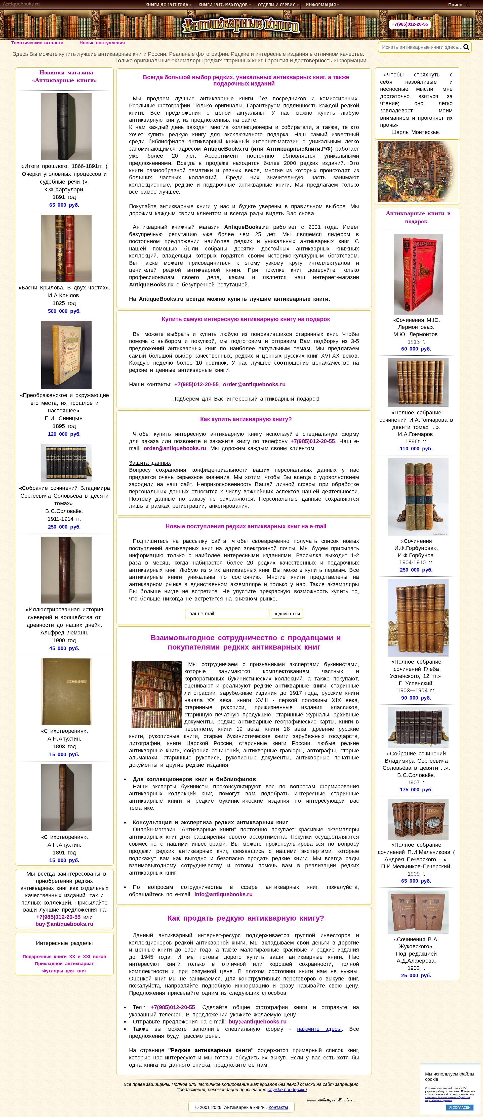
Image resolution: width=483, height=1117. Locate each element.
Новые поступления (102, 42)
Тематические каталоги (37, 42)
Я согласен (459, 1107)
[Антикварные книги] (21, 5)
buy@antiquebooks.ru (64, 924)
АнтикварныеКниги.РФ (298, 149)
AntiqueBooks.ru (226, 149)
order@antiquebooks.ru (254, 384)
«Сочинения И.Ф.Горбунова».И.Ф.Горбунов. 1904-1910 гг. (416, 552)
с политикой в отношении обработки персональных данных (447, 1099)
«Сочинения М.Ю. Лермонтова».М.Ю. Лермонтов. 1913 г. (416, 331)
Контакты (278, 1107)
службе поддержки (287, 1089)
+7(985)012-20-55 (410, 24)
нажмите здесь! (319, 1029)
